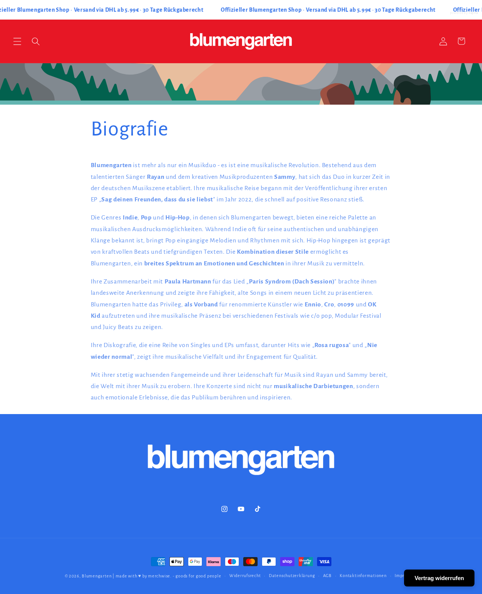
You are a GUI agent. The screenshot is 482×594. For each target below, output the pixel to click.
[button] (17, 41)
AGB (327, 576)
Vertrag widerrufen (439, 578)
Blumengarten (96, 576)
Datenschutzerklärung (292, 576)
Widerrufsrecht (245, 576)
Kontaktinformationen (363, 576)
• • (328, 10)
